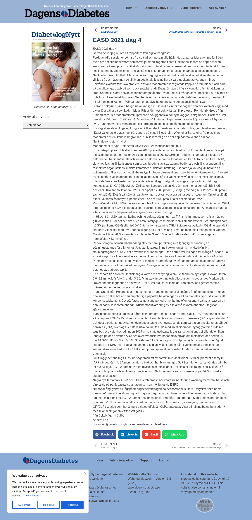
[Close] (84, 472)
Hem (129, 7)
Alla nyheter (217, 7)
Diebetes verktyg (156, 7)
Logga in (165, 460)
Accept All (72, 504)
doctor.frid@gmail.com (107, 424)
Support (146, 460)
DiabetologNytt (190, 7)
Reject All (48, 504)
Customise (24, 504)
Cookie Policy (31, 495)
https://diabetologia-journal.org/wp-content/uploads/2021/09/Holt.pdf (137, 154)
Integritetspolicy (121, 460)
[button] (104, 434)
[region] (48, 491)
